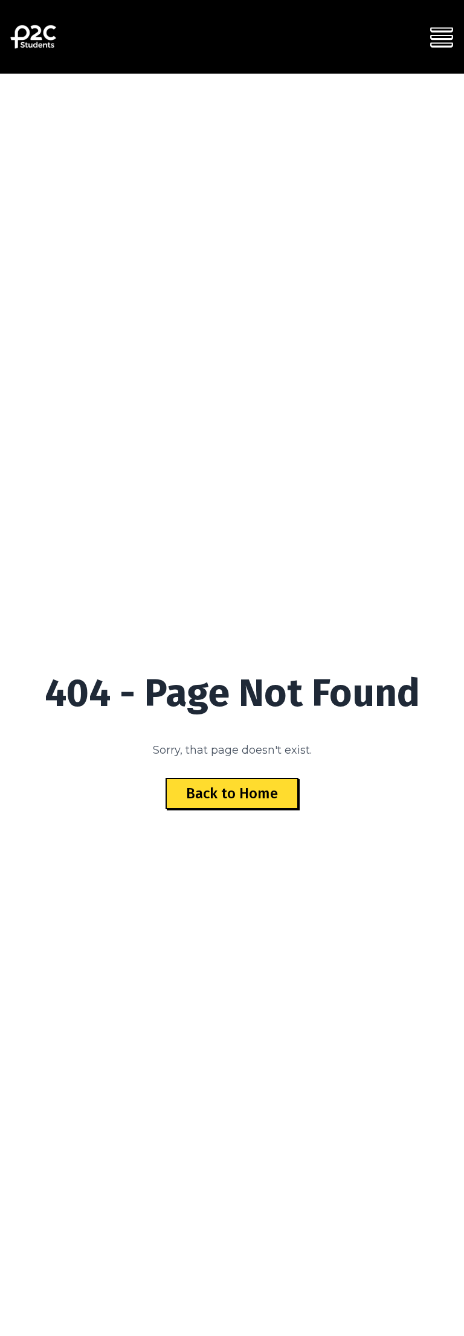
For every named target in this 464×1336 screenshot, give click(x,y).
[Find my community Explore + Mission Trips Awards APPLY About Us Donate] (441, 36)
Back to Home (232, 793)
